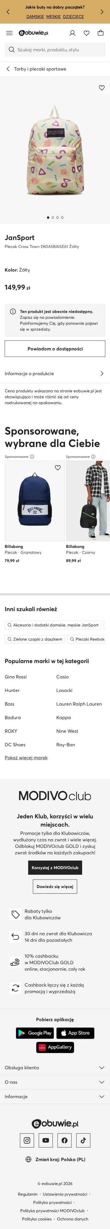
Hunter (12, 690)
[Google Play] (35, 1033)
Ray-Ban (65, 744)
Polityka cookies (37, 1219)
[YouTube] (46, 1140)
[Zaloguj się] (72, 33)
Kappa (63, 717)
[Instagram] (27, 1140)
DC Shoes (15, 744)
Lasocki (64, 690)
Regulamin (28, 1194)
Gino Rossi (16, 677)
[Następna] (102, 12)
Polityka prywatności (52, 1202)
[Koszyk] (101, 33)
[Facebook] (64, 1140)
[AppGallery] (55, 1047)
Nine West (67, 731)
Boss (9, 704)
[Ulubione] (86, 33)
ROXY (11, 731)
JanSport (20, 237)
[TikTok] (83, 1140)
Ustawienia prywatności (65, 1194)
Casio (62, 677)
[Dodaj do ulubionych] (102, 88)
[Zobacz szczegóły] (102, 373)
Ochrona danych (72, 1219)
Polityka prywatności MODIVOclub (52, 1210)
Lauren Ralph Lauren (79, 704)
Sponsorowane (16, 456)
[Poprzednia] (8, 12)
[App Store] (75, 1033)
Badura (13, 717)
